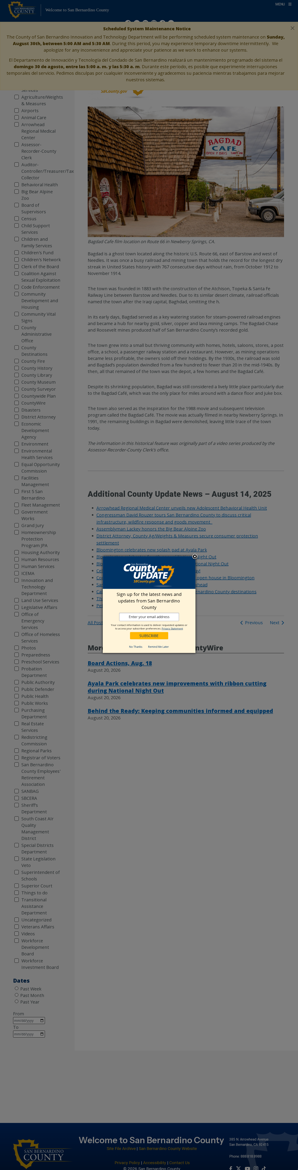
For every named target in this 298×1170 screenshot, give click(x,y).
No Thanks (135, 647)
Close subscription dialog (195, 557)
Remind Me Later (158, 647)
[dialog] (149, 604)
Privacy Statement (172, 628)
